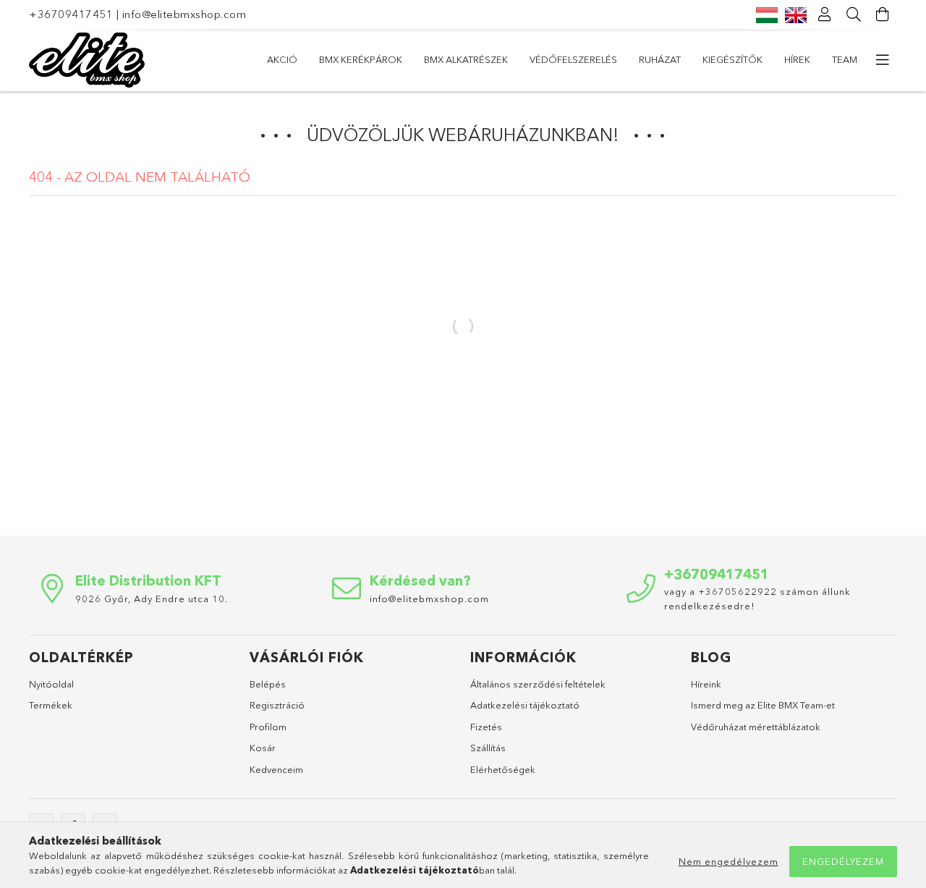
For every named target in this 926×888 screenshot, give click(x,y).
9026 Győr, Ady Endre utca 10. (151, 598)
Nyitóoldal (51, 684)
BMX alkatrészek (466, 59)
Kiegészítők (732, 59)
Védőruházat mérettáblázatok (755, 726)
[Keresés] (853, 14)
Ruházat (660, 59)
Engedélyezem (843, 861)
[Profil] (824, 14)
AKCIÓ (282, 59)
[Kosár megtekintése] (882, 14)
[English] (796, 14)
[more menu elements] (882, 60)
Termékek (50, 705)
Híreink (706, 684)
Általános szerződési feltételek (538, 684)
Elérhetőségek (502, 769)
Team (844, 59)
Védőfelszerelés (573, 59)
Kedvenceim (276, 769)
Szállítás (488, 747)
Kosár (263, 747)
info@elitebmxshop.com (184, 14)
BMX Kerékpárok (360, 59)
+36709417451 (71, 14)
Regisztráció (277, 705)
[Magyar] (767, 14)
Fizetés (486, 726)
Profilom (268, 726)
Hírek (797, 59)
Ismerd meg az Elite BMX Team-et (763, 705)
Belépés (268, 684)
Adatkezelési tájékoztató (524, 705)
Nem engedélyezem (728, 861)
